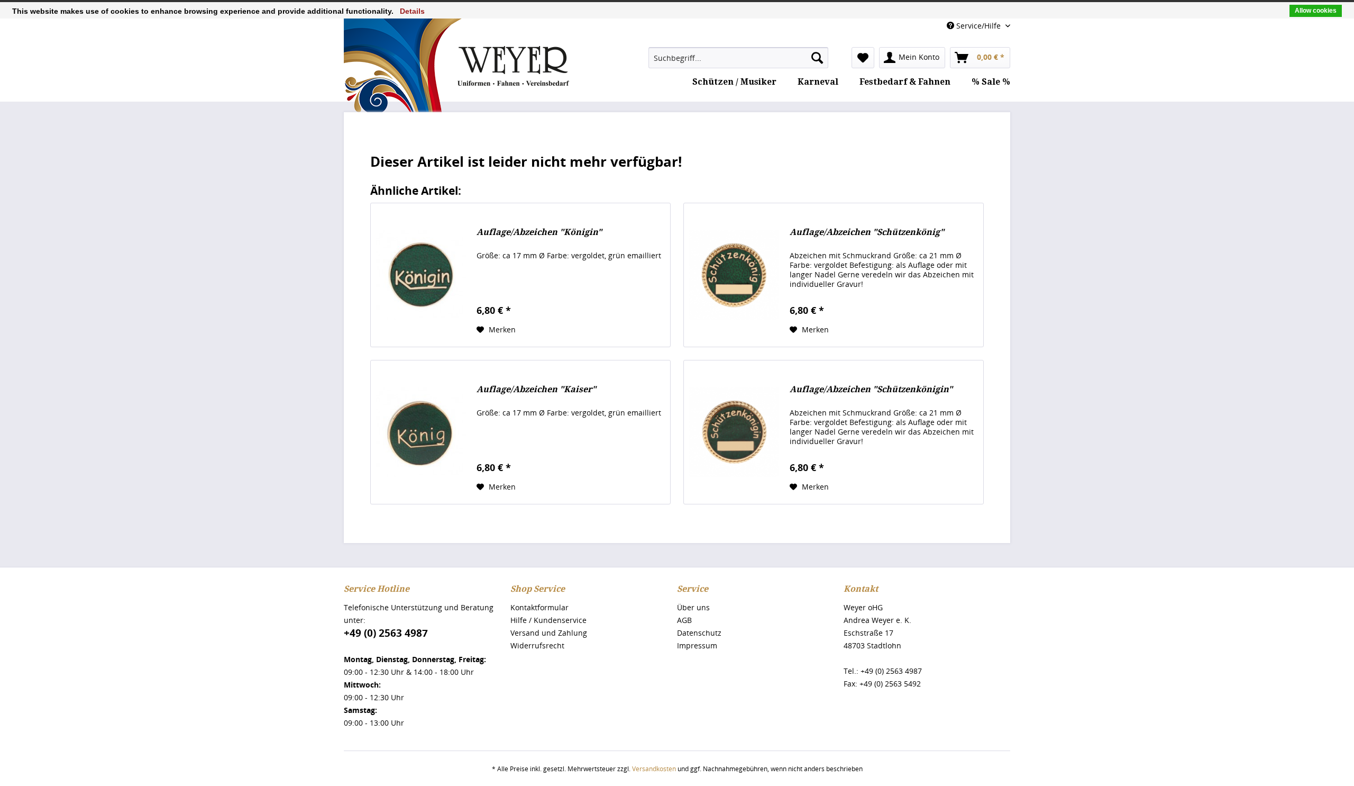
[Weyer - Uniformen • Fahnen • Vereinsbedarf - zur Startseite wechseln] (456, 97)
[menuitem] (738, 57)
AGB (684, 620)
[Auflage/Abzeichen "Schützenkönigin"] (734, 432)
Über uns (693, 607)
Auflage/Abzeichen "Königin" (539, 232)
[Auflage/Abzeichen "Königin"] (421, 275)
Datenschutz (699, 633)
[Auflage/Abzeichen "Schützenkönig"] (734, 275)
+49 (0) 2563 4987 (386, 633)
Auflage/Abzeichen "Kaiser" (536, 389)
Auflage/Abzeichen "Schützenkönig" (867, 232)
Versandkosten (654, 768)
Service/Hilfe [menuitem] (978, 26)
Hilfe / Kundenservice (548, 620)
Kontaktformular (539, 607)
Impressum (697, 645)
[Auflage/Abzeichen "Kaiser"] (421, 432)
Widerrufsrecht (537, 645)
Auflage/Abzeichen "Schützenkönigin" (871, 389)
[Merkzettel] (863, 57)
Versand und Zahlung (548, 633)
